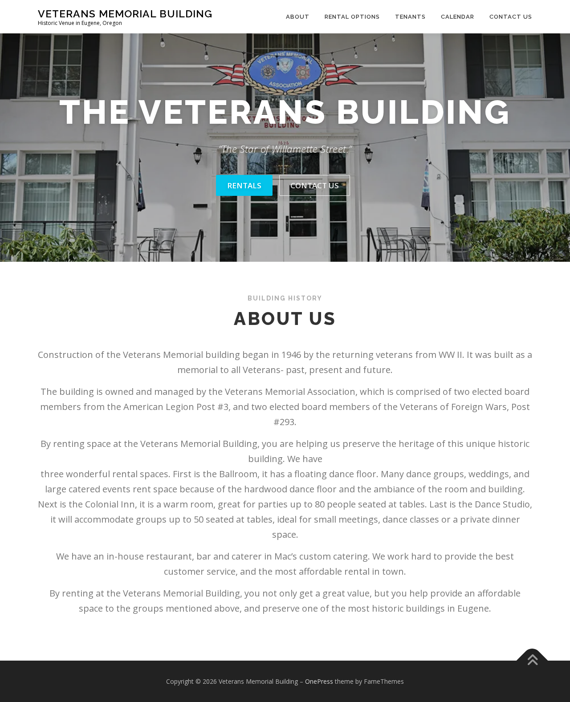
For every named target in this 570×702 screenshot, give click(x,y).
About (297, 16)
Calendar (457, 16)
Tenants (410, 16)
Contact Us (510, 16)
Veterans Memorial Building (125, 14)
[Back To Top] (532, 660)
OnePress (319, 681)
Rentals (244, 185)
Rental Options (352, 16)
